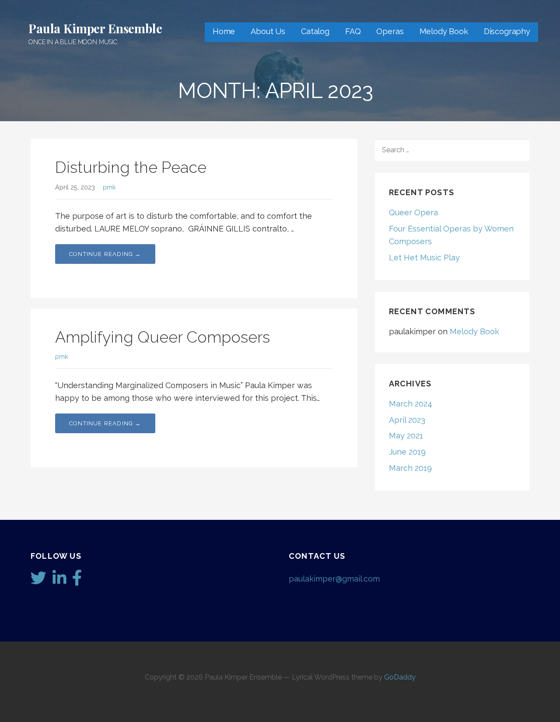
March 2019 (410, 468)
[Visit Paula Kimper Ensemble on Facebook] (77, 580)
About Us (268, 31)
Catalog (315, 31)
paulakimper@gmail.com (334, 578)
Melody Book (444, 31)
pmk (109, 187)
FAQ (353, 31)
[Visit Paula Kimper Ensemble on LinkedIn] (59, 580)
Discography (507, 31)
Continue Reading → (105, 254)
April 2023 (407, 419)
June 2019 (407, 451)
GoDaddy (400, 677)
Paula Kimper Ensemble (95, 28)
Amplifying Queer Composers (162, 337)
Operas (389, 31)
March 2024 (410, 403)
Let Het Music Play (424, 257)
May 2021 (406, 435)
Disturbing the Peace (130, 167)
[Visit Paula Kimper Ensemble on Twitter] (38, 580)
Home (224, 31)
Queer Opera (413, 212)
